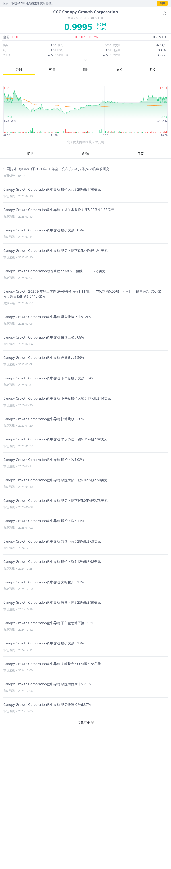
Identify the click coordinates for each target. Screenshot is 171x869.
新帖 (85, 153)
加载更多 (83, 722)
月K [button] (152, 69)
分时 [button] (19, 69)
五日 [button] (52, 69)
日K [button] (85, 69)
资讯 (30, 153)
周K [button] (119, 69)
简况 (141, 153)
